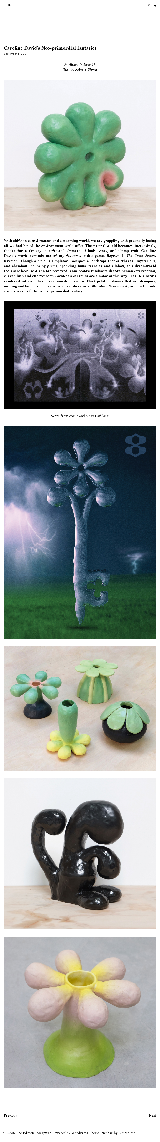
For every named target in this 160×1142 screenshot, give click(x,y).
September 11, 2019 (15, 54)
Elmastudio (127, 1133)
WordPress (79, 1133)
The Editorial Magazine (33, 1133)
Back (11, 5)
